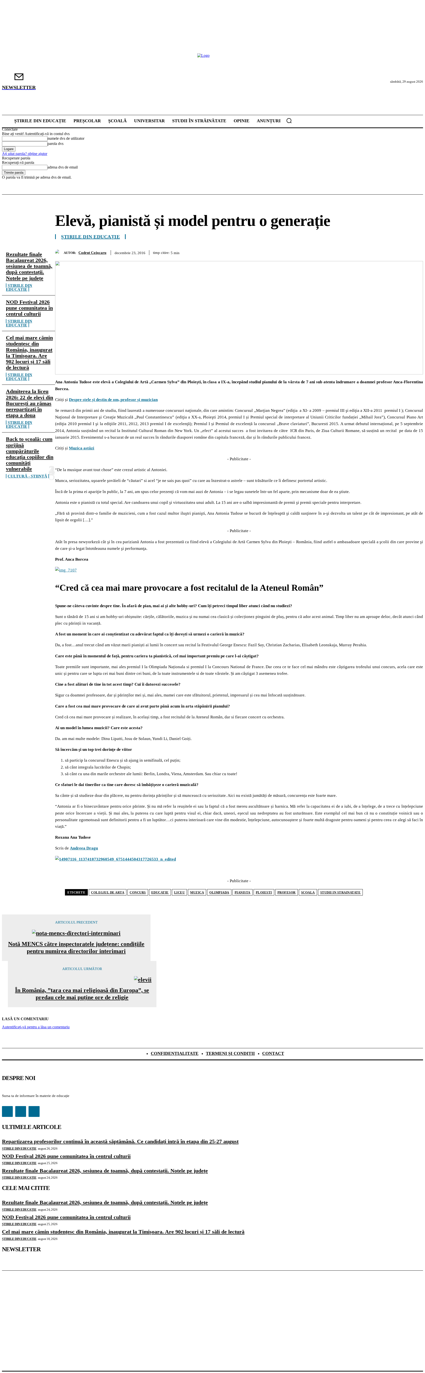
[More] (414, 252)
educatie (160, 892)
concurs (138, 892)
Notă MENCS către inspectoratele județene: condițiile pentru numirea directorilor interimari (76, 947)
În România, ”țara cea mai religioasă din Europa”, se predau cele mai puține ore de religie (82, 994)
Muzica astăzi (81, 448)
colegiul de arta (107, 892)
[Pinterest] (361, 252)
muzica (197, 892)
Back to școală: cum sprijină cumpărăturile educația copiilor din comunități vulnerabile (29, 454)
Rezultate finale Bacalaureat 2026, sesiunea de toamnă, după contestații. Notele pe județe (29, 266)
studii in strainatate (340, 892)
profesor (286, 892)
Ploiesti (264, 892)
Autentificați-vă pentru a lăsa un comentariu (36, 1027)
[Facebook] (326, 252)
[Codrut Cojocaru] (59, 252)
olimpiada (219, 892)
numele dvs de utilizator (65, 138)
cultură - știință (27, 476)
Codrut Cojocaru (92, 253)
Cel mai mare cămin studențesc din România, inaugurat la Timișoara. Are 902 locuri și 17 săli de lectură (29, 352)
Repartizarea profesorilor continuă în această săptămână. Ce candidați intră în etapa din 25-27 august (120, 1141)
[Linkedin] (397, 252)
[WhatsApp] (379, 252)
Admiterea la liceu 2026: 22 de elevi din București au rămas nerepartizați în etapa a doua (29, 403)
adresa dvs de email (62, 167)
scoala (308, 892)
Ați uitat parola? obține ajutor (24, 154)
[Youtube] (34, 1111)
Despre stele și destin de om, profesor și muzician (113, 399)
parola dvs (55, 143)
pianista (242, 892)
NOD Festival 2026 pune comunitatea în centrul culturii (29, 308)
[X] (343, 252)
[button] (289, 120)
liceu (179, 892)
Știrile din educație (19, 287)
